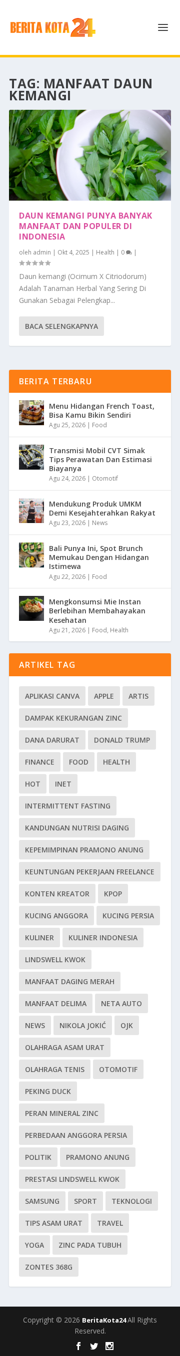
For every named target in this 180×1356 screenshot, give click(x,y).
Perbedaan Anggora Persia (76, 1135)
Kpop (113, 893)
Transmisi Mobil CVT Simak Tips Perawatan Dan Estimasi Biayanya (100, 459)
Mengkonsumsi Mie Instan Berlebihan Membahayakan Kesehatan (97, 610)
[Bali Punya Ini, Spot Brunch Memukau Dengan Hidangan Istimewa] (31, 554)
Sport (85, 1201)
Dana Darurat (52, 740)
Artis (138, 696)
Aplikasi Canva (52, 696)
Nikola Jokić (83, 1025)
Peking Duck (48, 1091)
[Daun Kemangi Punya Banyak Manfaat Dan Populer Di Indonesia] (90, 155)
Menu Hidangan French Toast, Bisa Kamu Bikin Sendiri (101, 410)
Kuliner (39, 937)
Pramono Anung (98, 1157)
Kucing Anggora (56, 915)
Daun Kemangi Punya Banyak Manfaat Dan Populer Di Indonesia (85, 226)
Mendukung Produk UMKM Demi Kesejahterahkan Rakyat (102, 508)
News (100, 523)
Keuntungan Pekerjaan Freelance (89, 871)
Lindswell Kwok (55, 959)
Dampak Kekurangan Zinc (73, 718)
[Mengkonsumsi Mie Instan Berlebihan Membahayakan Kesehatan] (31, 608)
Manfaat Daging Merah (69, 981)
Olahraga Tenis (54, 1069)
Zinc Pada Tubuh (90, 1245)
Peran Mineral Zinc (61, 1113)
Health (105, 252)
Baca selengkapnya (61, 326)
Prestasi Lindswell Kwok (72, 1179)
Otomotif (105, 478)
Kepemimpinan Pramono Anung (84, 849)
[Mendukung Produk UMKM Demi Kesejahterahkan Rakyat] (31, 510)
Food (99, 425)
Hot (32, 784)
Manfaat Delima (55, 1003)
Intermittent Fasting (67, 806)
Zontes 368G (48, 1267)
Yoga (34, 1245)
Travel (110, 1223)
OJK (126, 1025)
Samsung (42, 1201)
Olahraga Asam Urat (64, 1047)
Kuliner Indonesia (103, 937)
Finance (39, 762)
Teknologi (132, 1201)
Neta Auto (121, 1003)
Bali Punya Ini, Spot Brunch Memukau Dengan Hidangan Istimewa (99, 557)
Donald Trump (122, 740)
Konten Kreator (57, 893)
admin (42, 252)
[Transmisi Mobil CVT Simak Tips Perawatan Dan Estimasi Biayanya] (31, 457)
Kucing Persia (128, 915)
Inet (63, 784)
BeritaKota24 (105, 1320)
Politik (38, 1157)
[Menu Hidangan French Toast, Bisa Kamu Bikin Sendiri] (31, 412)
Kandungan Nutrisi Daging (77, 827)
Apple (104, 696)
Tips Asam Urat (53, 1223)
